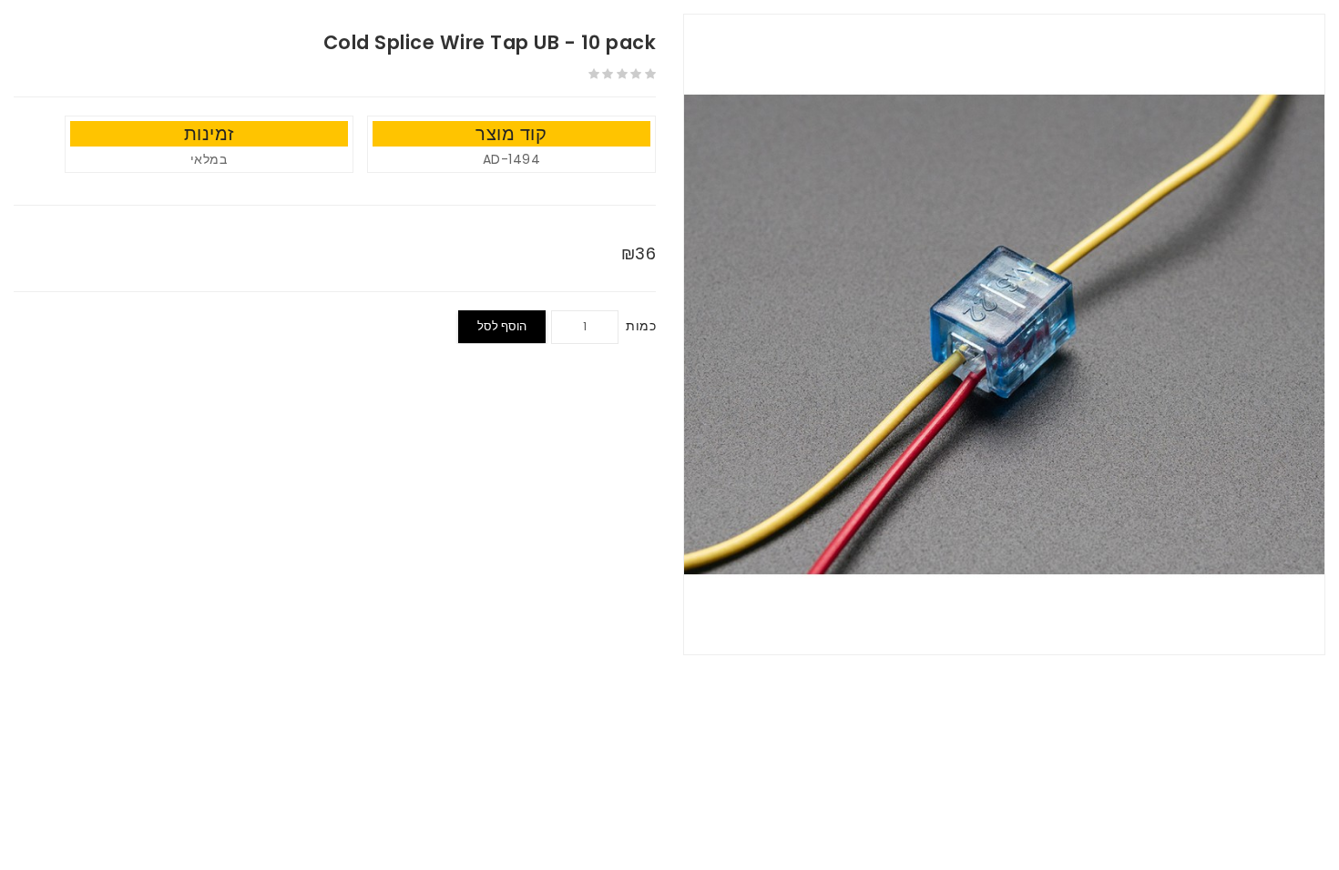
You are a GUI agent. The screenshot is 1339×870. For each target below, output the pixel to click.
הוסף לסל (501, 326)
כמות (641, 326)
